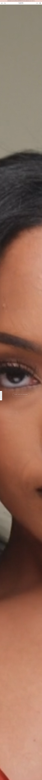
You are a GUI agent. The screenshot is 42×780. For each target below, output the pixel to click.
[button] (2, 3)
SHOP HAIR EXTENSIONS (21, 394)
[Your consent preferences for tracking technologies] (1, 395)
